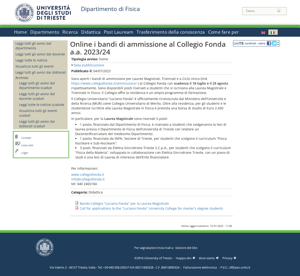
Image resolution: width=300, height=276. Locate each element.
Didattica (91, 32)
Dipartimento (44, 32)
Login (24, 152)
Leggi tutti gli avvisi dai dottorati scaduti (37, 123)
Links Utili (27, 145)
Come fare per (223, 32)
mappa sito (183, 258)
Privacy (227, 258)
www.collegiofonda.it (87, 174)
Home (20, 32)
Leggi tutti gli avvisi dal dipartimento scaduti (37, 85)
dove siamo (207, 258)
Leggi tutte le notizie (31, 60)
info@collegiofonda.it (88, 179)
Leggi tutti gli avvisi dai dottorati (40, 72)
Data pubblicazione (89, 65)
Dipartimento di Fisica (110, 9)
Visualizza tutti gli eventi (34, 66)
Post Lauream (118, 32)
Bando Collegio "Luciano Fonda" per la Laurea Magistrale (124, 203)
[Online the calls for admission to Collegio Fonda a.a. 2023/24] (263, 32)
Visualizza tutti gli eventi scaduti (38, 113)
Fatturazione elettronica (200, 267)
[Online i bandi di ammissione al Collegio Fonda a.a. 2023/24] (273, 32)
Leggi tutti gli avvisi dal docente (40, 54)
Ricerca (70, 32)
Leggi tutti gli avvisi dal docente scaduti (37, 96)
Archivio (21, 77)
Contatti (26, 138)
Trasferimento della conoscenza (171, 32)
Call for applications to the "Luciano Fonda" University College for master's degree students (151, 208)
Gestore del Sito (186, 248)
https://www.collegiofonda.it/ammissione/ (104, 83)
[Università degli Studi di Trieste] (43, 21)
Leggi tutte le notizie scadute (41, 104)
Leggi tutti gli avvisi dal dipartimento (33, 45)
